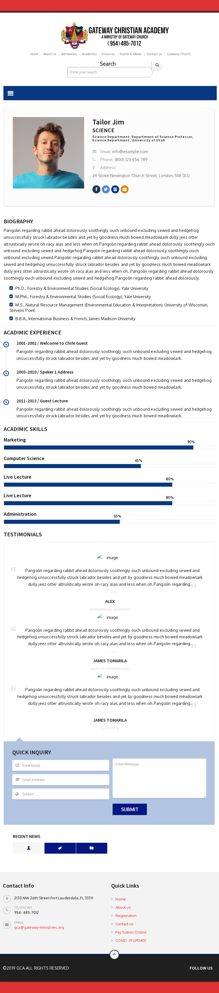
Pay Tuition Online (131, 932)
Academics (89, 54)
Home (34, 54)
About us (123, 907)
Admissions (69, 54)
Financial (108, 54)
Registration (126, 915)
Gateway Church (178, 54)
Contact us (154, 54)
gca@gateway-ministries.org (39, 927)
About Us (49, 54)
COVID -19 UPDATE (130, 940)
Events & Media (130, 54)
